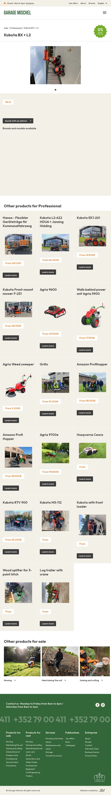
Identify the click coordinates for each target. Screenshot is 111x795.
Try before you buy (54, 755)
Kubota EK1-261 (88, 218)
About (83, 3)
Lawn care (30, 752)
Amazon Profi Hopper (13, 437)
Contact (88, 745)
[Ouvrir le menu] (104, 12)
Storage (49, 752)
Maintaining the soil (14, 745)
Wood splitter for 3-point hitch (17, 572)
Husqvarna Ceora (90, 435)
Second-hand (12, 762)
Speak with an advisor (16, 120)
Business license (92, 752)
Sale (6, 28)
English (101, 3)
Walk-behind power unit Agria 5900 (91, 291)
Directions (30, 3)
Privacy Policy (91, 755)
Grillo (44, 364)
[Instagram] (103, 705)
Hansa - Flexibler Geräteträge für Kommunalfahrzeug (17, 222)
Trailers (29, 776)
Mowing (9, 741)
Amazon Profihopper (92, 364)
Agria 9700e (49, 435)
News (67, 742)
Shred (28, 755)
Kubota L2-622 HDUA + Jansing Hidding (51, 222)
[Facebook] (97, 705)
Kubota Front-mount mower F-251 (18, 291)
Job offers (73, 3)
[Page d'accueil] (17, 13)
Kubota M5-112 (51, 502)
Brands (92, 3)
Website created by (89, 790)
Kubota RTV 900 (15, 502)
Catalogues (70, 745)
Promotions (11, 765)
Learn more (11, 275)
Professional (16, 28)
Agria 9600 (48, 289)
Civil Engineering (33, 772)
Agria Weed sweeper (18, 364)
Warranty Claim (92, 749)
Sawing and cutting (14, 748)
